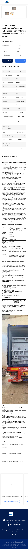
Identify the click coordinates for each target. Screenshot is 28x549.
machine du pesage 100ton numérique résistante (12, 445)
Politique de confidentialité (8, 541)
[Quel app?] (12, 534)
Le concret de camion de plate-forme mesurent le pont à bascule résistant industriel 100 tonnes (14, 497)
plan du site (19, 541)
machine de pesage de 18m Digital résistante (11, 453)
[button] (4, 487)
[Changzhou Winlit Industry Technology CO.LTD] (7, 2)
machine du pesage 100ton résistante (12, 461)
